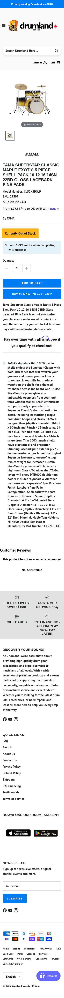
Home (6, 948)
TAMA (11, 218)
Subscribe (14, 898)
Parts (20, 953)
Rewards (55, 958)
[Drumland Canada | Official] (33, 25)
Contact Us (10, 760)
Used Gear (8, 953)
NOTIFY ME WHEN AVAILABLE (32, 294)
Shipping (9, 779)
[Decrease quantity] (7, 268)
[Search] (56, 50)
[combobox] (27, 50)
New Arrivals (46, 948)
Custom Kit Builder (13, 963)
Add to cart (32, 283)
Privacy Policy (12, 766)
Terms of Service (13, 799)
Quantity (8, 261)
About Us (9, 754)
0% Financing (12, 786)
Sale (58, 948)
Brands (16, 948)
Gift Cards (8, 958)
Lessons (31, 953)
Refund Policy (12, 773)
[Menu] (4, 25)
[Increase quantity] (27, 268)
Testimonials (11, 792)
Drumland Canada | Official (25, 985)
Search (7, 747)
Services (43, 953)
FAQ (5, 741)
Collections (29, 948)
